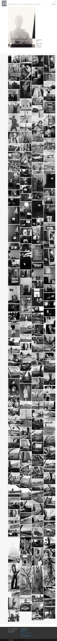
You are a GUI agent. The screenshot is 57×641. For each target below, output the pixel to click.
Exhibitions (13, 4)
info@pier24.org (12, 632)
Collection (19, 4)
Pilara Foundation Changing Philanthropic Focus (24, 631)
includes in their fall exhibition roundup (26, 636)
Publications (25, 4)
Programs (31, 4)
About (9, 4)
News (39, 4)
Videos (35, 4)
